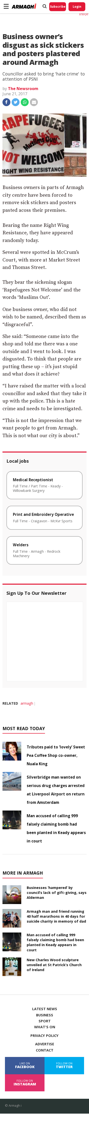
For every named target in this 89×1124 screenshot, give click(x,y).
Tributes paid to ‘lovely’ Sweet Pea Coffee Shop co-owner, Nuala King (56, 755)
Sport (45, 1021)
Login (77, 6)
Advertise (44, 1044)
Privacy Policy (44, 1035)
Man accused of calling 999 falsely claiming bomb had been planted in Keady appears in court (55, 942)
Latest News (44, 1009)
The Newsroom (23, 88)
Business (44, 1015)
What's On (44, 1027)
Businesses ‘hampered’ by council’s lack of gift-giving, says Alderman (57, 892)
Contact (44, 1050)
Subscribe (58, 6)
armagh (27, 703)
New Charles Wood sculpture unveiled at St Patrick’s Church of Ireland (54, 964)
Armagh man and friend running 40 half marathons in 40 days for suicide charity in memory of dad (56, 916)
